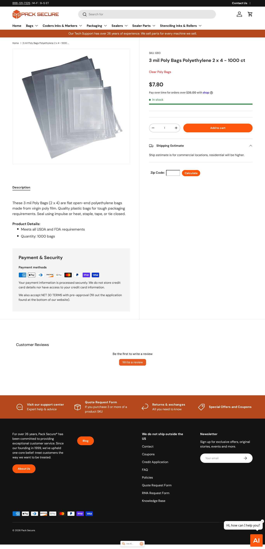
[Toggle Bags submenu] (36, 25)
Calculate (191, 173)
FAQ (145, 470)
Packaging (94, 26)
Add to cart (217, 128)
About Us (24, 468)
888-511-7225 (21, 3)
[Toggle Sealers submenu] (126, 25)
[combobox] (147, 14)
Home (16, 26)
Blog (85, 440)
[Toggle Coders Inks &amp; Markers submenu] (80, 25)
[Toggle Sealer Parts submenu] (154, 25)
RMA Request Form (155, 493)
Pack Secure (28, 530)
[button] (250, 14)
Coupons (148, 454)
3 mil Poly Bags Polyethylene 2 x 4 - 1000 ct (46, 43)
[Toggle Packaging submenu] (105, 25)
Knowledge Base (153, 501)
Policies (147, 477)
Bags (29, 26)
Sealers (117, 26)
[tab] (21, 187)
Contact (147, 446)
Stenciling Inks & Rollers (178, 26)
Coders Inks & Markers (60, 26)
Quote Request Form (156, 485)
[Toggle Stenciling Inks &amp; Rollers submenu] (200, 25)
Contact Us (239, 3)
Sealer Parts (141, 26)
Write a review (132, 362)
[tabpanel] (71, 217)
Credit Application (155, 462)
